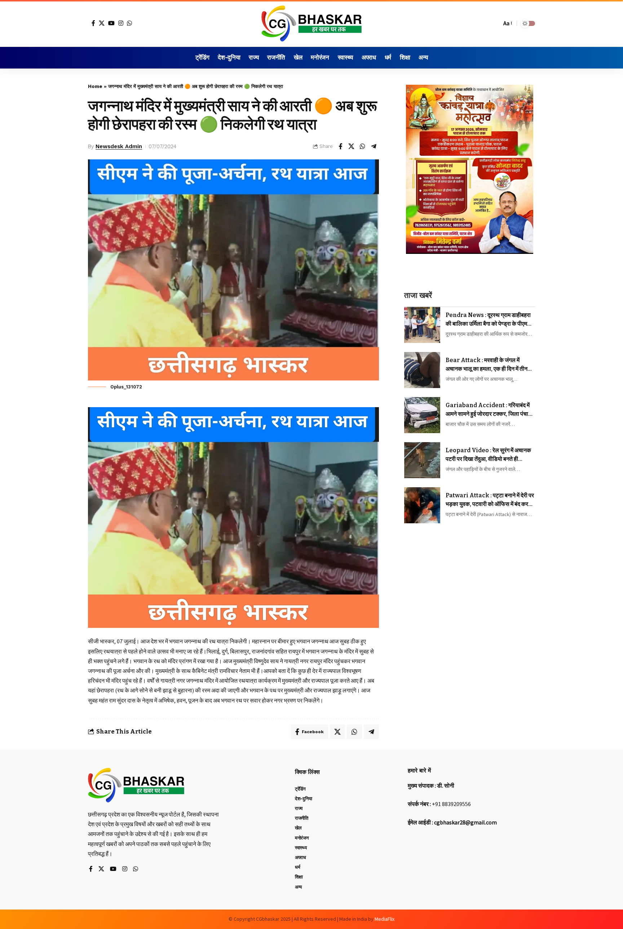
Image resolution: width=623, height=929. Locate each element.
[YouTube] (111, 23)
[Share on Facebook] (340, 146)
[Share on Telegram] (374, 146)
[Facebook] (93, 23)
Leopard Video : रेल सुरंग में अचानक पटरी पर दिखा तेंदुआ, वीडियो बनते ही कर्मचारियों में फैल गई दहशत (488, 455)
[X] (101, 23)
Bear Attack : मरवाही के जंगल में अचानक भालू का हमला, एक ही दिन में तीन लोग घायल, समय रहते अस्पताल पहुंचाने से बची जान (487, 365)
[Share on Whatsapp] (363, 146)
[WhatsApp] (129, 23)
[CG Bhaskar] (311, 23)
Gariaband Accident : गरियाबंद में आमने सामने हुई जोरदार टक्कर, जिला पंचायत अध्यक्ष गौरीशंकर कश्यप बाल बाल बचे (490, 410)
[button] (494, 23)
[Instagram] (120, 23)
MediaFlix (384, 919)
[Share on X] (351, 146)
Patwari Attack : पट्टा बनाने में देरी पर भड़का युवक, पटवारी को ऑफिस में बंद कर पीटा (490, 500)
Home (95, 86)
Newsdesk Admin (119, 146)
